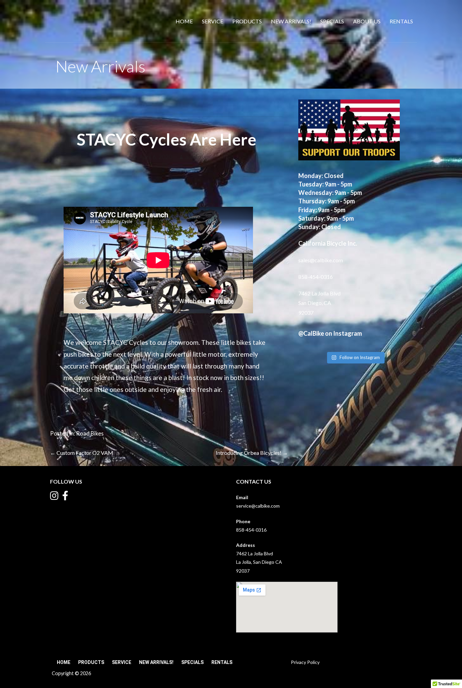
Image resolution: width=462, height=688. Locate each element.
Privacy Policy (305, 662)
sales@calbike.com (320, 260)
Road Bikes (89, 433)
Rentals (401, 21)
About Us (366, 21)
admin (193, 156)
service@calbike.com (258, 506)
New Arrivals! (291, 21)
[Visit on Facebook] (65, 497)
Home (184, 21)
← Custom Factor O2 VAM (81, 452)
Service (212, 21)
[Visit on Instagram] (54, 497)
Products (247, 21)
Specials (332, 21)
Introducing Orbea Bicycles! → (252, 452)
